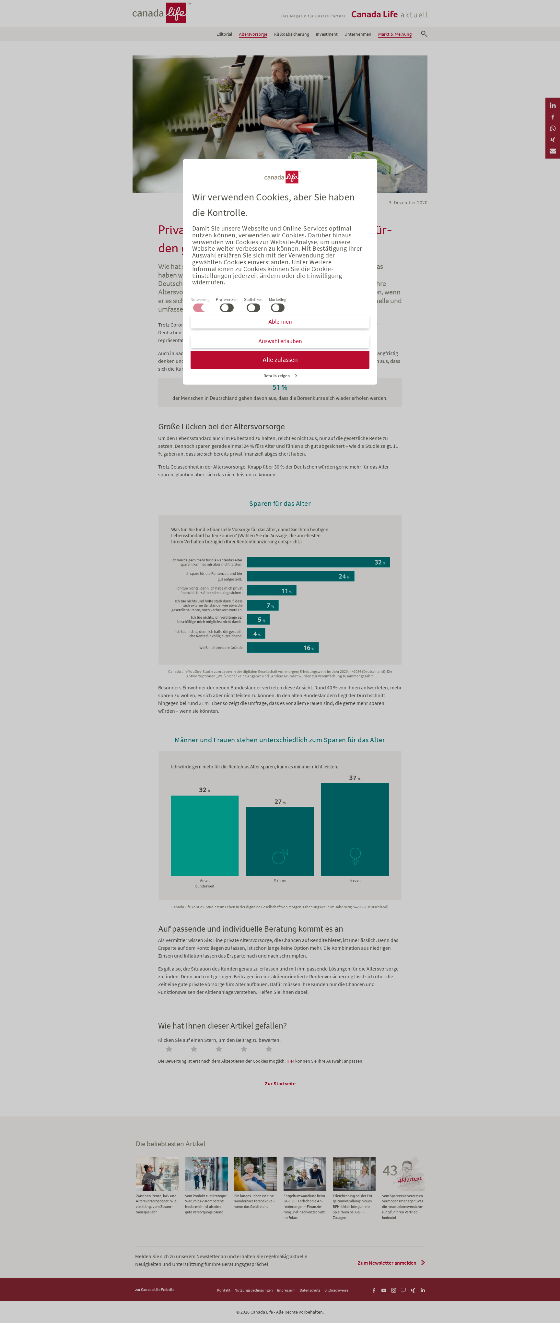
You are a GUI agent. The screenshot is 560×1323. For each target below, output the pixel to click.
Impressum (286, 1290)
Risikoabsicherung (291, 34)
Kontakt (223, 1290)
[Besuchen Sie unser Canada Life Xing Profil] (413, 1289)
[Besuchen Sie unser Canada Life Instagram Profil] (393, 1289)
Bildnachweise (336, 1290)
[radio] (170, 1050)
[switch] (227, 308)
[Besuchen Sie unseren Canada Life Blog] (403, 1289)
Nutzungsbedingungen (254, 1290)
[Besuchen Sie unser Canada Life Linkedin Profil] (422, 1289)
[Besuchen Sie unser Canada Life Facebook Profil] (374, 1289)
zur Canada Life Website (154, 1289)
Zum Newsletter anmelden (387, 1262)
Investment (327, 34)
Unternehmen (357, 34)
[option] (157, 1186)
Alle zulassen (280, 359)
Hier (290, 1061)
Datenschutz (310, 1290)
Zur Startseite (280, 1083)
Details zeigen (276, 375)
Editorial (224, 34)
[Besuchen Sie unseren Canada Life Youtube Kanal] (383, 1289)
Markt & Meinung (395, 34)
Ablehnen (280, 322)
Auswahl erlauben (280, 341)
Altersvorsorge (253, 34)
